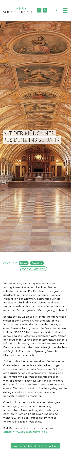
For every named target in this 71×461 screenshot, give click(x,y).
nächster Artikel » (48, 445)
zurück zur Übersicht (32, 268)
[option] (35, 136)
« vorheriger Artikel (24, 445)
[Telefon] (45, 10)
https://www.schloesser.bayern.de (25, 431)
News (23, 263)
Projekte (37, 263)
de (55, 10)
